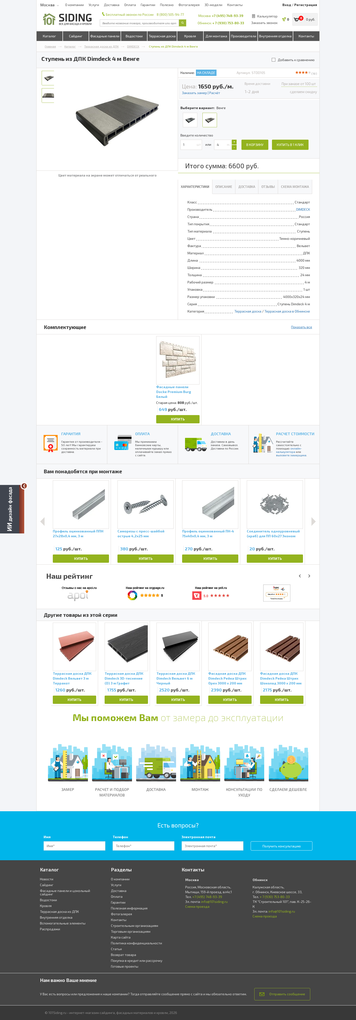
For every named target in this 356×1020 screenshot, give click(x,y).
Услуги (94, 5)
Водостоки (134, 36)
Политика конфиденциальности (136, 943)
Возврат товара (123, 955)
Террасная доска (162, 36)
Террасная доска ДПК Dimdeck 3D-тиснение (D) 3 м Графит (124, 678)
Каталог (49, 36)
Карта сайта (121, 937)
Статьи (116, 949)
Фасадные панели (104, 36)
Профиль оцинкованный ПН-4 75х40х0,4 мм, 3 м (208, 533)
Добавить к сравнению (296, 60)
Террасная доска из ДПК (101, 46)
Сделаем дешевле (288, 789)
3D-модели (213, 5)
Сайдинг (75, 36)
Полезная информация (129, 908)
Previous (42, 521)
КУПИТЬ (178, 419)
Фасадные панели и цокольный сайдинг (65, 892)
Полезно (167, 5)
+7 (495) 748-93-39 (227, 16)
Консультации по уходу (244, 792)
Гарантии (148, 5)
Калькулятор (267, 16)
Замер (68, 789)
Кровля (190, 36)
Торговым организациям (130, 931)
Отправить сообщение (287, 994)
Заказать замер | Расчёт (201, 93)
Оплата (130, 5)
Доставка (111, 5)
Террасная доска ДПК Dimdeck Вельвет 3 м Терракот (72, 678)
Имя (47, 837)
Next (313, 521)
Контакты (235, 5)
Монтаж (200, 789)
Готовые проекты (124, 966)
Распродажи (50, 929)
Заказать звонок (264, 23)
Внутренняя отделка (275, 36)
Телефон (120, 837)
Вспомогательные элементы (62, 923)
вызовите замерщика (291, 455)
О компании (74, 5)
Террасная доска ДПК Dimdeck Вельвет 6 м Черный (175, 678)
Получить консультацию (282, 846)
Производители (243, 36)
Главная (50, 46)
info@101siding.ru (214, 902)
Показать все (301, 327)
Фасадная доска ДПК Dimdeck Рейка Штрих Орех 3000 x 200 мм (227, 678)
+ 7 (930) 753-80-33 (228, 23)
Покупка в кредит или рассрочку (136, 960)
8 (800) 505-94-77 (170, 14)
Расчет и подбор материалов (112, 792)
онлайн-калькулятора (289, 450)
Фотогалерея (189, 5)
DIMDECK (133, 46)
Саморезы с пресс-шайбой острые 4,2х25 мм (140, 533)
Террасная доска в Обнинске (287, 311)
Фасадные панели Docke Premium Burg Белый (173, 392)
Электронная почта (199, 837)
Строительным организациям (134, 926)
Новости (46, 879)
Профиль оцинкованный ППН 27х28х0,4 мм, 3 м (78, 533)
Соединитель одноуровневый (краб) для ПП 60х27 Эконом (273, 533)
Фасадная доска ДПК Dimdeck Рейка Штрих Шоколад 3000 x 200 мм (281, 678)
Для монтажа (216, 36)
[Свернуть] (24, 486)
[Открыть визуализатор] (12, 510)
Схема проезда (197, 906)
